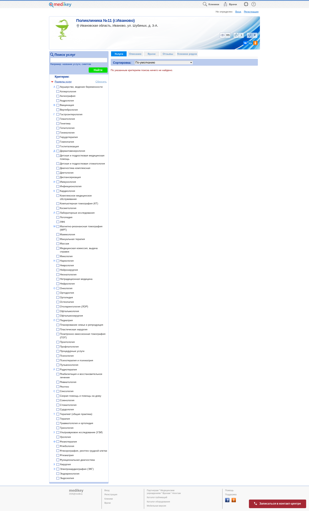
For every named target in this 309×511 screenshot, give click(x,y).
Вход (238, 11)
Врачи (107, 503)
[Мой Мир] (250, 43)
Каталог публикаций (157, 497)
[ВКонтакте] (245, 43)
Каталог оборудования (158, 501)
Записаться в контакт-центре (280, 503)
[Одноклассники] (255, 43)
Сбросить (101, 81)
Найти (98, 70)
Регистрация (251, 11)
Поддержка (231, 494)
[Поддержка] (245, 4)
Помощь (229, 490)
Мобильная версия (156, 506)
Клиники (108, 499)
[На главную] (60, 6)
